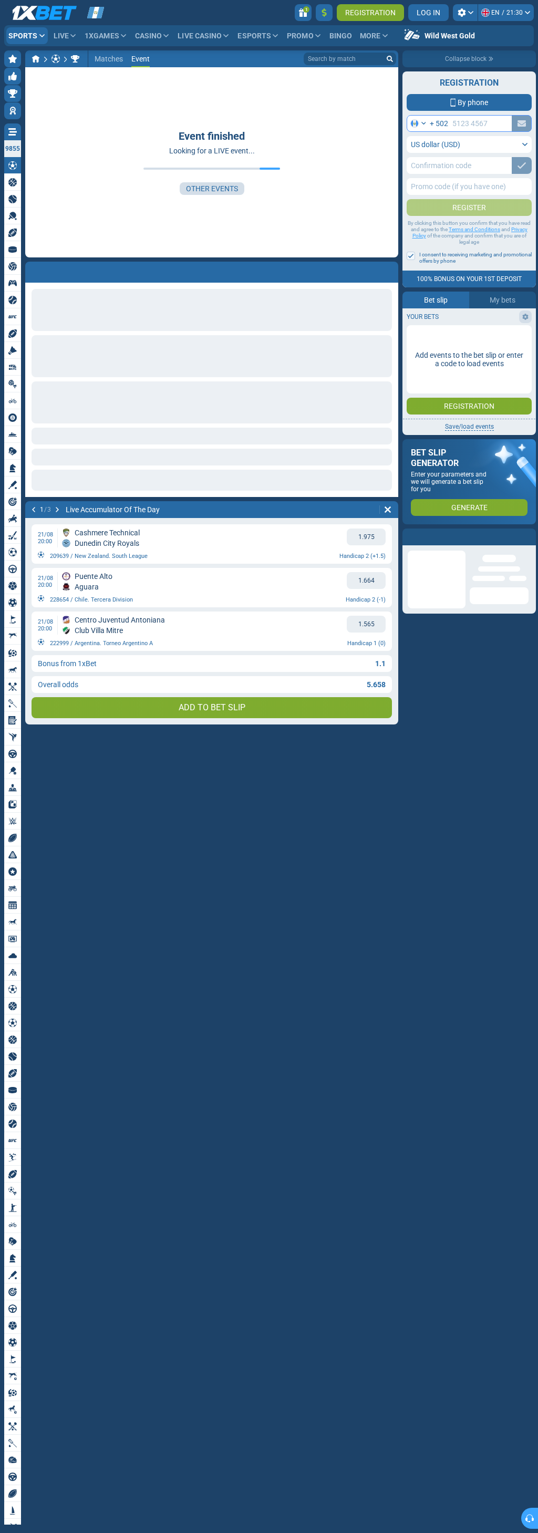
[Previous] (33, 270)
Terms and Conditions (474, 229)
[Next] (61, 270)
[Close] (527, 537)
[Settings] (465, 12)
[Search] (390, 59)
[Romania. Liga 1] (75, 58)
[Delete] (387, 270)
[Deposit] (324, 12)
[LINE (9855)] (35, 58)
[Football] (55, 58)
